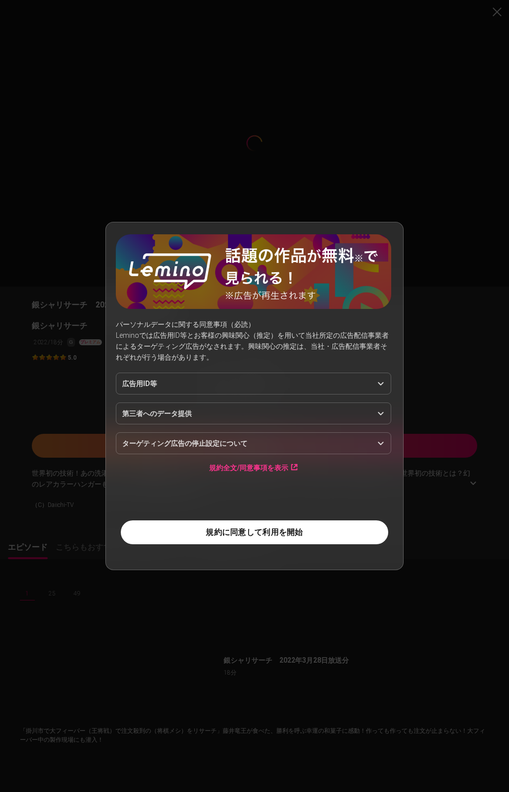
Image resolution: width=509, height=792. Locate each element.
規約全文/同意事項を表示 (248, 467)
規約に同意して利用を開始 (254, 532)
